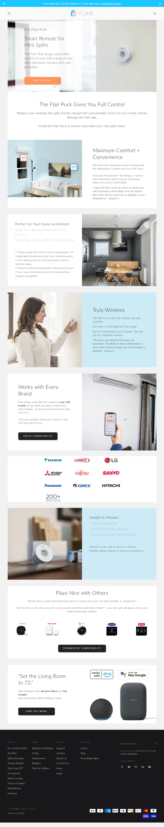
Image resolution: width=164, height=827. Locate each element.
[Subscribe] (155, 743)
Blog (83, 753)
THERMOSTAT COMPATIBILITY (82, 648)
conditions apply (111, 3)
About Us (61, 758)
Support (60, 748)
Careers (60, 753)
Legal (59, 773)
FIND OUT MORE (36, 711)
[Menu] (9, 13)
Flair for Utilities (41, 768)
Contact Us (62, 763)
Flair (16, 809)
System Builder (16, 763)
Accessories (14, 773)
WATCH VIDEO (42, 80)
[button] (148, 13)
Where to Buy (15, 778)
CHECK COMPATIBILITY (38, 436)
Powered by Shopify (16, 813)
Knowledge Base (90, 758)
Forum (84, 748)
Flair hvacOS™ (15, 768)
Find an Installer (16, 783)
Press (59, 768)
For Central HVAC (17, 748)
